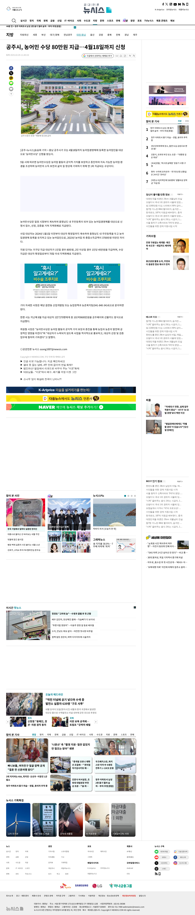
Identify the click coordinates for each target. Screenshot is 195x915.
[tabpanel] (114, 516)
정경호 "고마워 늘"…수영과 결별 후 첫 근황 (71, 613)
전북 (118, 34)
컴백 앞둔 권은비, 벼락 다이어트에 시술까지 (71, 637)
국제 (39, 20)
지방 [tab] (180, 121)
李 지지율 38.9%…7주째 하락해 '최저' (103, 545)
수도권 (87, 20)
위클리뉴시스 (184, 9)
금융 (52, 20)
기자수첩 (151, 236)
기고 (62, 857)
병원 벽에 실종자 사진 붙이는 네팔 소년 (24, 544)
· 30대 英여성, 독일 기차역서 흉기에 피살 (164, 557)
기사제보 (81, 895)
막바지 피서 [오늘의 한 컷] (104, 528)
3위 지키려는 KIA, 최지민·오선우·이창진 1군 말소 (26, 778)
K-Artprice (159, 9)
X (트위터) (164, 863)
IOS (128, 873)
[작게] (130, 56)
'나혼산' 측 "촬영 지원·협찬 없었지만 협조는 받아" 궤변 (71, 746)
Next (96, 721)
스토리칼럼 (65, 851)
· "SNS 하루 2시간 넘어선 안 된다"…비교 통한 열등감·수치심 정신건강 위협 (167, 552)
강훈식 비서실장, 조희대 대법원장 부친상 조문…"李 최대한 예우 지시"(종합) (81, 783)
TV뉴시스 (149, 20)
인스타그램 (182, 863)
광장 (132, 20)
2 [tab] (128, 496)
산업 (59, 20)
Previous (7, 721)
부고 (58, 873)
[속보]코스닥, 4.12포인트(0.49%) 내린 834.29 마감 (32, 27)
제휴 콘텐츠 (162, 20)
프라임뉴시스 (171, 9)
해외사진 (103, 851)
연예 (118, 20)
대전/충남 (81, 34)
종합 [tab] (187, 121)
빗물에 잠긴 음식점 (15, 539)
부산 (43, 34)
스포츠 (110, 20)
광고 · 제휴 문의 (22, 895)
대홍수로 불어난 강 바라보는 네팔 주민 (23, 534)
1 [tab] (125, 496)
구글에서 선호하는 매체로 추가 (99, 55)
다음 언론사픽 (182, 851)
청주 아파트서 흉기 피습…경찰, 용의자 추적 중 (27, 785)
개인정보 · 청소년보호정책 (108, 895)
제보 (172, 20)
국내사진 (91, 851)
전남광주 (68, 34)
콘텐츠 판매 (48, 895)
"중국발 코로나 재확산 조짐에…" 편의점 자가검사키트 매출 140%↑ (81, 765)
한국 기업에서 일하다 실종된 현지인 (22, 528)
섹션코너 (51, 868)
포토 (139, 20)
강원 (101, 34)
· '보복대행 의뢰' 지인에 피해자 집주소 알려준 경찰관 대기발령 (167, 567)
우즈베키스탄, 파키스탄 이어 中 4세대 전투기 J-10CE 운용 (105, 765)
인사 (49, 873)
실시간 (23, 20)
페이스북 (183, 857)
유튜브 (164, 857)
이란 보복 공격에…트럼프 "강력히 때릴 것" (80, 724)
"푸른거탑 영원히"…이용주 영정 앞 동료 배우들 (73, 625)
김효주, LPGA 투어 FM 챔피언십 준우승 (24, 550)
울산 (92, 34)
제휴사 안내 (36, 895)
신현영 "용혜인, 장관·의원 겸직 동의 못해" (37, 724)
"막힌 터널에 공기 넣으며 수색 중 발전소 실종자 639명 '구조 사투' (65, 701)
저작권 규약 (60, 895)
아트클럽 (51, 857)
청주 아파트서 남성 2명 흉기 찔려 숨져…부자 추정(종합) (105, 783)
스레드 (164, 868)
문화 (102, 20)
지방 (95, 20)
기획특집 (64, 862)
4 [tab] (135, 496)
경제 (45, 20)
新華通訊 (130, 857)
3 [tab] (132, 496)
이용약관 (91, 895)
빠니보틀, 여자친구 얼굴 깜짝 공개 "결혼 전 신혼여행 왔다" (26, 768)
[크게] (134, 56)
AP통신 (129, 851)
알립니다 (142, 895)
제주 (135, 34)
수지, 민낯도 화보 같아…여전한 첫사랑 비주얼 (72, 631)
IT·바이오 (69, 20)
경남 (126, 34)
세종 (35, 34)
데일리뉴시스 (66, 868)
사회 (79, 20)
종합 (34, 734)
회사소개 (9, 895)
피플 (148, 400)
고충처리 (71, 895)
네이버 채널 (164, 851)
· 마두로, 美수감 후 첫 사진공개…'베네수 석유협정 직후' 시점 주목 (167, 562)
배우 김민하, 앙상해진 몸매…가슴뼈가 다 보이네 (73, 619)
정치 (32, 20)
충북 (109, 34)
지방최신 (24, 34)
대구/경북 (54, 34)
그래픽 (90, 857)
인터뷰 (50, 862)
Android (130, 868)
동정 (66, 873)
